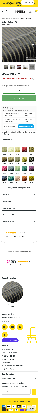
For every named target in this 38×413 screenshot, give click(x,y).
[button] (33, 44)
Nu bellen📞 (6, 321)
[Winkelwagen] (35, 11)
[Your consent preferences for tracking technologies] (4, 409)
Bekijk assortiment (3, 11)
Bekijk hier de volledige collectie (19, 188)
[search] (7, 11)
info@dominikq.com (8, 369)
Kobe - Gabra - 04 (12, 305)
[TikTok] (5, 335)
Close (19, 374)
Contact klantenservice (26, 126)
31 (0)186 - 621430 (9, 356)
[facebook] (20, 327)
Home (3, 18)
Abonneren (34, 392)
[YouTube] (12, 327)
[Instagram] (5, 327)
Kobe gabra (15, 18)
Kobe (8, 18)
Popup (33, 78)
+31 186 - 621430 (9, 359)
